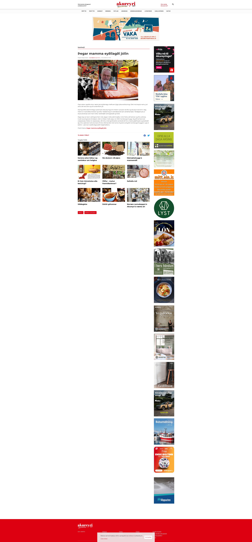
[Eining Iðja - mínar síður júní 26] (164, 182)
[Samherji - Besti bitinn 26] (164, 290)
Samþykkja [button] (148, 537)
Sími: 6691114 (81, 531)
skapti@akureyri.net (94, 57)
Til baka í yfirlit (83, 135)
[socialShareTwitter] (149, 135)
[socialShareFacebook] (145, 135)
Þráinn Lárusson (90, 212)
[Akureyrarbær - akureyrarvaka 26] (126, 29)
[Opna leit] (173, 4)
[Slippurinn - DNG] (164, 490)
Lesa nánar (104, 539)
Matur (81, 212)
